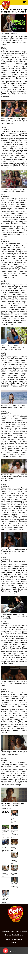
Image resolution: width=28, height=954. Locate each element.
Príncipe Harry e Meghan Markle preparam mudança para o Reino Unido (5, 833)
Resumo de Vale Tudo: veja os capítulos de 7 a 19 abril (14, 10)
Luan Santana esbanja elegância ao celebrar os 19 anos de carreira (14, 833)
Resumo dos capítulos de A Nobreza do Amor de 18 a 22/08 (14, 847)
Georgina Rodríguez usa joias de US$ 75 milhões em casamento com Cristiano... (5, 899)
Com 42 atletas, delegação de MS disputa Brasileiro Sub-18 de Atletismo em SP (5, 848)
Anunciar (14, 942)
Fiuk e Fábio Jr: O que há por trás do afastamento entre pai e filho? (14, 819)
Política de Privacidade (14, 939)
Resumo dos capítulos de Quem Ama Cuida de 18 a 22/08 (14, 860)
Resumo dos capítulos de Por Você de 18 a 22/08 (14, 872)
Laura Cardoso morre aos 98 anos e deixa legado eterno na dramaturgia (14, 885)
